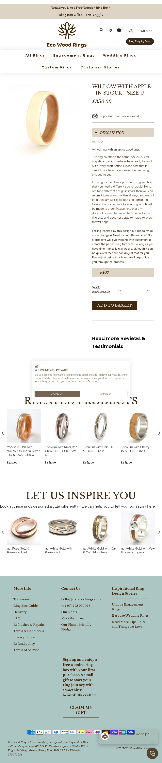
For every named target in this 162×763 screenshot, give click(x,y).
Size (101, 289)
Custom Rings (57, 67)
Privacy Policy (24, 637)
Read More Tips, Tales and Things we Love (129, 624)
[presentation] (3, 532)
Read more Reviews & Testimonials (118, 342)
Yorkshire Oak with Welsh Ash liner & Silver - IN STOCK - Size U (23, 451)
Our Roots (69, 612)
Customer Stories (100, 67)
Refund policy (24, 643)
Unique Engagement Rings (127, 607)
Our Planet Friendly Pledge (76, 627)
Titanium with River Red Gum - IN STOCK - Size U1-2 (61, 451)
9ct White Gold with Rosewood (58, 550)
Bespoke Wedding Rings (130, 615)
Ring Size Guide (101, 291)
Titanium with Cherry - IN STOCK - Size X (136, 449)
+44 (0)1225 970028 (75, 606)
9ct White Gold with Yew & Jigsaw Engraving (138, 550)
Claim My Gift (81, 710)
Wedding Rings (120, 55)
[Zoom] (43, 119)
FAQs (104, 272)
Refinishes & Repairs (29, 625)
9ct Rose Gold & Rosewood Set (18, 550)
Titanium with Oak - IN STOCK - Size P (98, 449)
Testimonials (23, 599)
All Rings (35, 55)
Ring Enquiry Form (140, 41)
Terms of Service (26, 650)
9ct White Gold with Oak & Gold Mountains (99, 550)
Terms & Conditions (28, 631)
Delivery (20, 612)
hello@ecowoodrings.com (81, 599)
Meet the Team (72, 618)
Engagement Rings (74, 55)
